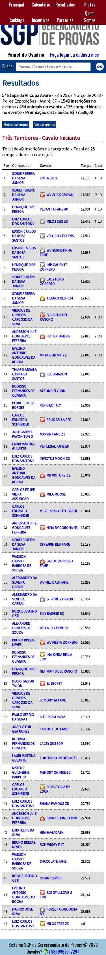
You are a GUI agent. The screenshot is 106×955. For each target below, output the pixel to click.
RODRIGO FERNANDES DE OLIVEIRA (23, 390)
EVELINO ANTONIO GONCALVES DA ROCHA (23, 355)
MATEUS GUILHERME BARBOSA (20, 772)
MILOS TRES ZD (58, 923)
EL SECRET (54, 683)
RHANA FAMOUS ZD (54, 803)
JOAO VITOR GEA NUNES (21, 728)
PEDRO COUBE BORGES (23, 405)
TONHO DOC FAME (54, 729)
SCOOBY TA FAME (53, 700)
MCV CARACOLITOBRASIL (59, 511)
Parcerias (65, 20)
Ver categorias (44, 124)
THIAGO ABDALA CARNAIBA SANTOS (24, 374)
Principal (16, 4)
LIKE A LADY (48, 178)
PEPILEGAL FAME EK (54, 446)
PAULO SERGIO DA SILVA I (23, 716)
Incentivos (40, 20)
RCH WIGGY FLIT (52, 844)
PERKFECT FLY (50, 405)
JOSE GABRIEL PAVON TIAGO (22, 434)
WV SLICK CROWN (60, 194)
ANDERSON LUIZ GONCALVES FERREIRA (24, 336)
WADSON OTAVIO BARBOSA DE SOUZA (21, 563)
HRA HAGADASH (52, 832)
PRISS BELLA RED (59, 419)
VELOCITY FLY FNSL (61, 235)
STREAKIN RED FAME (55, 544)
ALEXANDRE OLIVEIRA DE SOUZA (21, 628)
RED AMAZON (57, 374)
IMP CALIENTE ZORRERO (53, 266)
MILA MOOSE (56, 494)
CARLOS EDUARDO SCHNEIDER (20, 419)
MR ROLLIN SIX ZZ (53, 355)
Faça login (59, 54)
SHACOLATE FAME (53, 861)
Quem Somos (90, 17)
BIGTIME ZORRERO (61, 599)
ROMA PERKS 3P (52, 878)
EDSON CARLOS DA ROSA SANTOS (24, 236)
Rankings (16, 20)
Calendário (41, 4)
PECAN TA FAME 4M (54, 209)
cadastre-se (87, 54)
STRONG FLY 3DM (53, 390)
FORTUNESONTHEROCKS (58, 758)
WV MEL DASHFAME (54, 582)
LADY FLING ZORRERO (52, 281)
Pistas (89, 4)
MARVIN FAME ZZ (53, 434)
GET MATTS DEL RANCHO (58, 671)
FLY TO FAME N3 (58, 336)
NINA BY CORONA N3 (62, 527)
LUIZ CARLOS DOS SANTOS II (23, 221)
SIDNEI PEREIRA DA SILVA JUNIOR (23, 178)
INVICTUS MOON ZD (55, 458)
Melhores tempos (16, 124)
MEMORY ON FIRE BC (55, 772)
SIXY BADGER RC (52, 613)
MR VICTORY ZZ (59, 475)
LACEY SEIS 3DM (51, 743)
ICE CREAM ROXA (52, 716)
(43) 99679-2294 (64, 951)
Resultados (65, 4)
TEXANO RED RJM (60, 298)
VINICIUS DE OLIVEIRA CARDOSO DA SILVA (22, 317)
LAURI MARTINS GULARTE (23, 446)
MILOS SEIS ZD (57, 221)
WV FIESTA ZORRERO (62, 642)
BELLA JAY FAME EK (54, 628)
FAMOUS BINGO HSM (62, 818)
